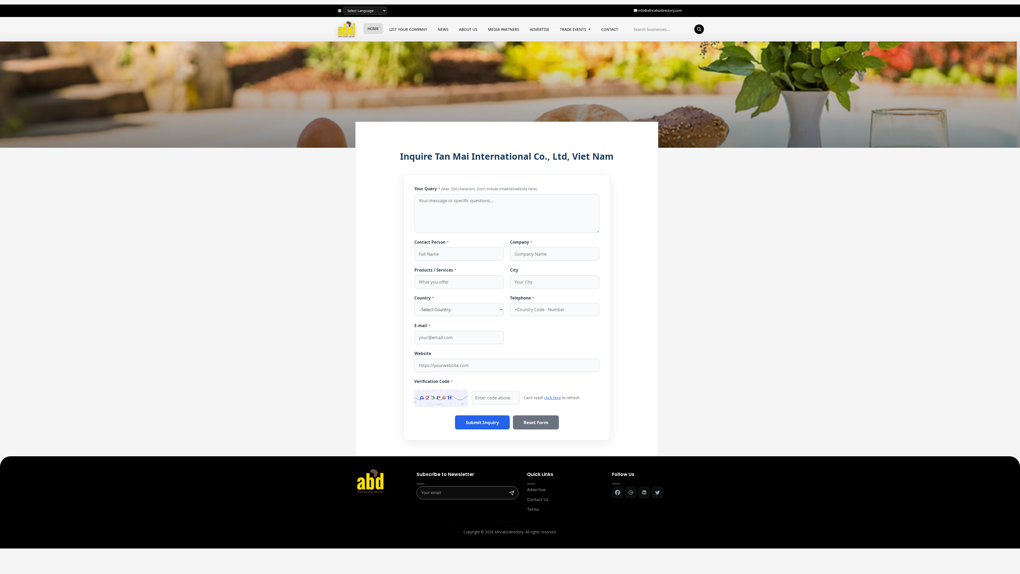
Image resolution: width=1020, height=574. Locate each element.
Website (422, 353)
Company (521, 242)
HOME (373, 28)
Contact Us (538, 499)
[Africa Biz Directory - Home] (370, 480)
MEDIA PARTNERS (503, 29)
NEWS (443, 29)
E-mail (422, 325)
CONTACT (609, 29)
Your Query (475, 188)
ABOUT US (468, 29)
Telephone (522, 298)
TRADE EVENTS (573, 29)
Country (424, 298)
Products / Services (435, 270)
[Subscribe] (511, 493)
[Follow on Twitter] (657, 492)
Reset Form (536, 422)
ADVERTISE (539, 29)
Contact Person (431, 242)
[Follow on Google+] (630, 492)
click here (552, 397)
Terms (533, 509)
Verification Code (433, 381)
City (514, 270)
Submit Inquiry (482, 422)
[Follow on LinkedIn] (644, 492)
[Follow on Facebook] (617, 492)
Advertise (536, 489)
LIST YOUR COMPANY (408, 29)
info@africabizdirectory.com (660, 10)
